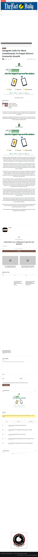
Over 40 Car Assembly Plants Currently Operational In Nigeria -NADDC (18, 283)
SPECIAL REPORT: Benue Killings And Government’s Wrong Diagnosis (20, 443)
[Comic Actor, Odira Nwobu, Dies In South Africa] (5, 435)
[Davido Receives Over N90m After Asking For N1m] (5, 427)
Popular (6, 421)
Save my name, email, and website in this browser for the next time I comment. (15, 382)
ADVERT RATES (34, 555)
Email (3, 378)
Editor (5, 59)
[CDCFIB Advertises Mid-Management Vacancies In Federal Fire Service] (5, 440)
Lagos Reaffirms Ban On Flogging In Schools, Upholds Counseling (20, 429)
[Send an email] (6, 59)
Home (27, 555)
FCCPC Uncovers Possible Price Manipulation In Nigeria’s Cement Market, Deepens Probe (30, 283)
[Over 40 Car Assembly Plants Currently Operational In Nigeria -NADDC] (19, 277)
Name (3, 374)
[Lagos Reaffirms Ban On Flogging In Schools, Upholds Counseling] (5, 431)
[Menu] (1, 11)
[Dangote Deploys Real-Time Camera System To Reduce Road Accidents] (7, 312)
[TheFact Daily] (19, 6)
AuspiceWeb (25, 553)
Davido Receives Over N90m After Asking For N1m (17, 425)
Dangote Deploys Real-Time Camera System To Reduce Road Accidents (6, 351)
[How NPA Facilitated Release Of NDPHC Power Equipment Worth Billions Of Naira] (5, 105)
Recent (18, 421)
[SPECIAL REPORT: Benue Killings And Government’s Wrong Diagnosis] (5, 444)
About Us (30, 555)
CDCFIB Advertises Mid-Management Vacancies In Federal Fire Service (21, 438)
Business (4, 48)
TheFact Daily (17, 553)
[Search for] (36, 11)
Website (21, 378)
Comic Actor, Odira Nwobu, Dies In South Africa (17, 434)
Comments (31, 421)
